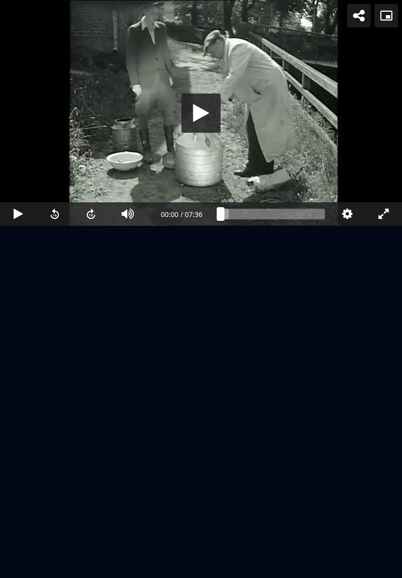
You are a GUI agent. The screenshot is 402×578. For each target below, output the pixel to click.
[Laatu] (347, 566)
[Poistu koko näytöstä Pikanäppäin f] (383, 566)
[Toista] (201, 289)
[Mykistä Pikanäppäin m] (128, 566)
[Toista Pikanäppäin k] (18, 566)
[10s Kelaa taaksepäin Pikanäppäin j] (55, 566)
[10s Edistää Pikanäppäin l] (91, 566)
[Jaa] (359, 15)
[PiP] (386, 15)
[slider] (273, 566)
